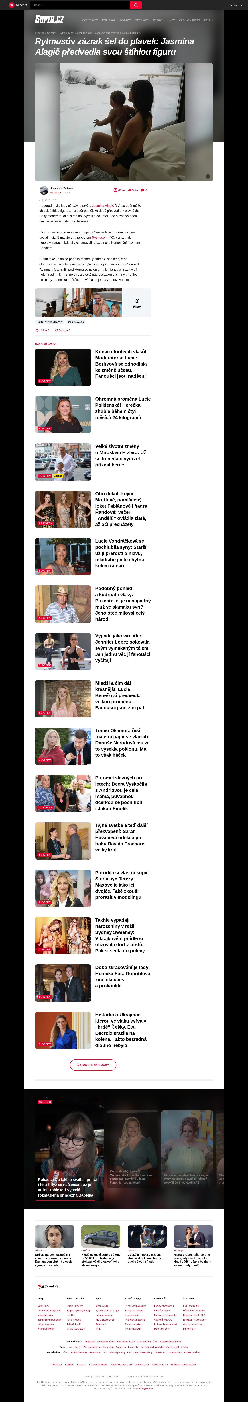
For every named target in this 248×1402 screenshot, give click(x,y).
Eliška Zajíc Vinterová (62, 188)
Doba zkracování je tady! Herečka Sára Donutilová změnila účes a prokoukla (122, 976)
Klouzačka (133, 1347)
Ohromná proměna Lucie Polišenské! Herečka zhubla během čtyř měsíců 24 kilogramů (123, 408)
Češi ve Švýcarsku (163, 1320)
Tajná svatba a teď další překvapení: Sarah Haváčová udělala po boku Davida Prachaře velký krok (121, 837)
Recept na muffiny (134, 1310)
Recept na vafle (133, 1324)
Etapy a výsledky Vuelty (78, 1310)
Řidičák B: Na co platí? (194, 1320)
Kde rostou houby (126, 1341)
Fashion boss (189, 20)
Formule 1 (101, 1324)
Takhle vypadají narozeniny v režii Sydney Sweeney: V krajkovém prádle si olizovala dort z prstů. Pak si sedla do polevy (120, 935)
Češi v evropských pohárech (167, 1341)
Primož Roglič (74, 1324)
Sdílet (135, 190)
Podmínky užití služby (121, 1364)
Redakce (81, 1364)
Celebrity (90, 20)
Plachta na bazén (92, 1347)
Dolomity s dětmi (162, 1329)
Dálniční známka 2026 (194, 1310)
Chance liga (102, 1306)
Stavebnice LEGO (97, 1352)
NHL (98, 1329)
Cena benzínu (144, 1341)
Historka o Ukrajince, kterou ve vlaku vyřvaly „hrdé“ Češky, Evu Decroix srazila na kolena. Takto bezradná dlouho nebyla (121, 1030)
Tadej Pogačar (74, 1320)
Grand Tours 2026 (76, 1329)
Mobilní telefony (79, 1352)
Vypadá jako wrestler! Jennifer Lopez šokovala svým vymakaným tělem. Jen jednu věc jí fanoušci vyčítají (122, 648)
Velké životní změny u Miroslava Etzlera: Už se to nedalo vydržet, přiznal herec (120, 455)
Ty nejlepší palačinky (135, 1306)
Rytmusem (99, 237)
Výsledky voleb (45, 1315)
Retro (157, 20)
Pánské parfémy (192, 1352)
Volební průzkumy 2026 (49, 1310)
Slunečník (121, 1347)
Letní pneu (132, 1352)
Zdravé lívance (132, 1315)
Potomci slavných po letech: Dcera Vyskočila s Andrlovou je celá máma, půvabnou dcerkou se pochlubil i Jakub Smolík (121, 793)
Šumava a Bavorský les (165, 1315)
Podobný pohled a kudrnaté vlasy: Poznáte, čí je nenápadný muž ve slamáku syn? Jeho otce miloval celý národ (123, 604)
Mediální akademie (98, 1364)
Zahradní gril (172, 1347)
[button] (124, 122)
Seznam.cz (236, 5)
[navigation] (4, 5)
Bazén (78, 1347)
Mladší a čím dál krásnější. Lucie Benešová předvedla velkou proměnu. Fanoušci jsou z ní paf (119, 695)
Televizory (160, 1352)
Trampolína (108, 1347)
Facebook (57, 1364)
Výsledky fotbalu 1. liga (107, 1310)
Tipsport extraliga (104, 1315)
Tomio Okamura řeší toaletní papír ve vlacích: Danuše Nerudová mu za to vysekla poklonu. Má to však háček (122, 743)
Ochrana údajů (142, 1364)
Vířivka (184, 1347)
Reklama (69, 1364)
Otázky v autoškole (192, 1324)
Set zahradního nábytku (152, 1347)
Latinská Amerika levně (165, 1324)
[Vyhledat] (136, 5)
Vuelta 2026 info (75, 1306)
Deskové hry (146, 1352)
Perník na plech (133, 1329)
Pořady (125, 20)
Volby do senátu (46, 1324)
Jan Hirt (71, 1315)
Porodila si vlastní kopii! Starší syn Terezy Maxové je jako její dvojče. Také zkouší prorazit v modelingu (122, 885)
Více (207, 20)
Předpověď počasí (106, 1341)
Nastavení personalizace (183, 1364)
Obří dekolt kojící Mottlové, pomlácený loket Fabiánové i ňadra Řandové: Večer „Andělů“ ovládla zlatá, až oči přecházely (121, 509)
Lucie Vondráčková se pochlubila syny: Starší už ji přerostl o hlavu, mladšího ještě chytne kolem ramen (120, 553)
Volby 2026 (43, 1306)
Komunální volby (46, 1329)
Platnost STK (189, 1329)
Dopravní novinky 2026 (194, 1315)
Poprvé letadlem (162, 1310)
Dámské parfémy (117, 1352)
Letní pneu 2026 (191, 1306)
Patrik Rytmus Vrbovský (50, 322)
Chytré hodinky (174, 1352)
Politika (108, 20)
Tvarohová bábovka (135, 1320)
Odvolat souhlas (160, 1364)
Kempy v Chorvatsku (164, 1306)
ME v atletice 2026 (105, 1320)
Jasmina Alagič (103, 205)
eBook (121, 190)
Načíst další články (93, 1065)
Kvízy (171, 20)
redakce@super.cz (145, 1388)
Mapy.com (90, 1341)
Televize (142, 20)
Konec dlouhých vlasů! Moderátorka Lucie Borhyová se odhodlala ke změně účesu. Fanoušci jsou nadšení (121, 364)
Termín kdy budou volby (49, 1320)
